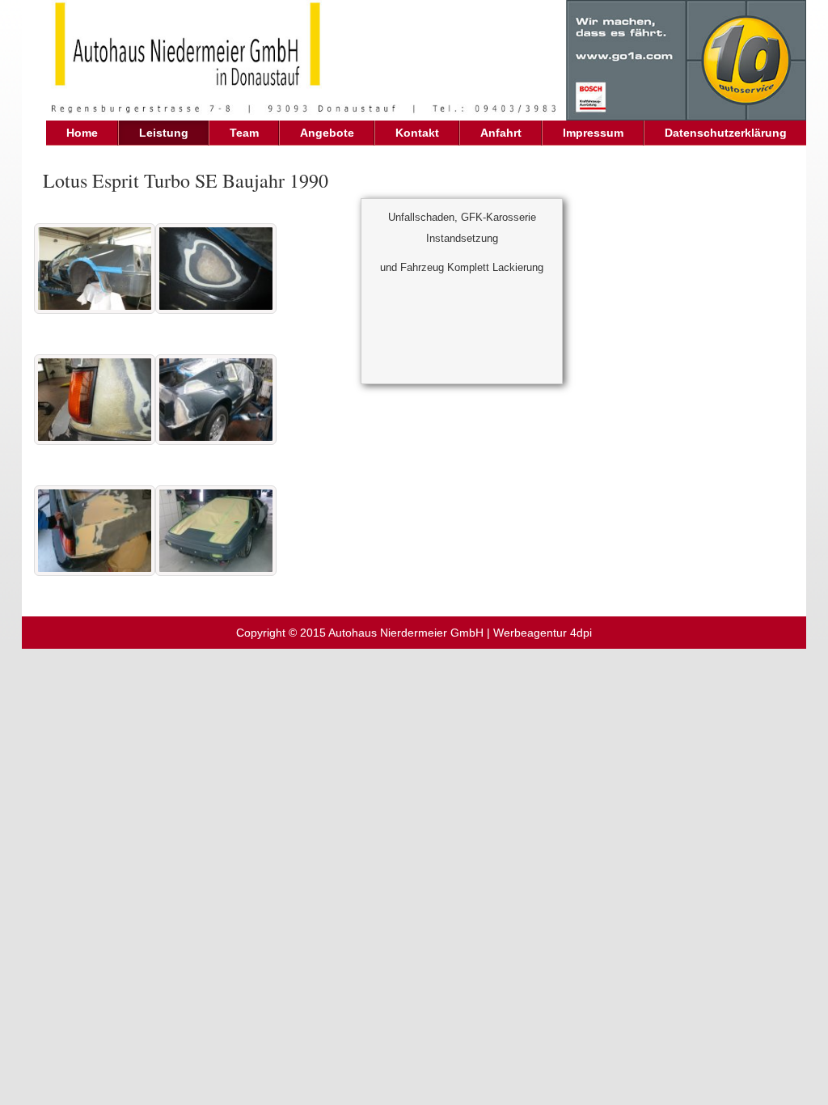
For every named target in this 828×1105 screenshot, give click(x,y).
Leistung (163, 132)
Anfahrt (501, 132)
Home (82, 132)
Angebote (327, 132)
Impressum (593, 132)
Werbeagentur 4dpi (542, 632)
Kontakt (417, 132)
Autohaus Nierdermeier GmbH (406, 632)
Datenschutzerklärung (726, 132)
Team (244, 132)
